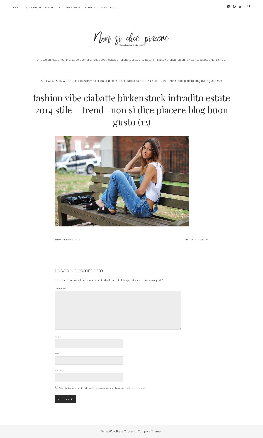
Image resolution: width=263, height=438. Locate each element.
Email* (58, 353)
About (17, 7)
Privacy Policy (109, 7)
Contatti (90, 7)
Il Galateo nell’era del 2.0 (42, 7)
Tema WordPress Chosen (117, 431)
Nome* (58, 337)
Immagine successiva (196, 239)
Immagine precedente (67, 239)
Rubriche (71, 7)
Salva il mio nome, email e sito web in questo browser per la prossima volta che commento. (103, 388)
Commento (60, 288)
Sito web (59, 370)
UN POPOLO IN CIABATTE (59, 81)
